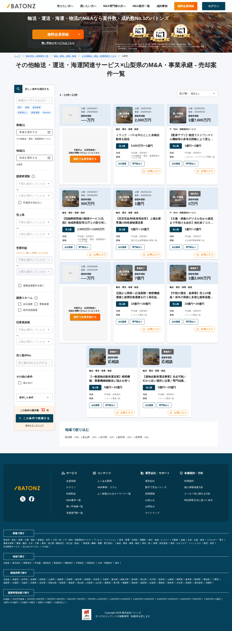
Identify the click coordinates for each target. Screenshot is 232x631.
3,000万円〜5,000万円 (167, 599)
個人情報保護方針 (193, 487)
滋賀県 (6, 583)
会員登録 (71, 481)
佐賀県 (152, 583)
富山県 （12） (90, 437)
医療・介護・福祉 (27, 540)
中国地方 (80, 563)
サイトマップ (152, 512)
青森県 (15, 579)
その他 (45, 547)
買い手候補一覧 (74, 506)
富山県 (143, 579)
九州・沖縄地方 (105, 563)
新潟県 (134, 579)
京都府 (15, 583)
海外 (117, 563)
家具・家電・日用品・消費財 (132, 540)
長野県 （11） (142, 437)
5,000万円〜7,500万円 (190, 599)
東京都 (114, 579)
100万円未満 (18, 599)
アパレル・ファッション (105, 540)
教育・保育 (209, 543)
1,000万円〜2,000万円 (120, 599)
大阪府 (24, 583)
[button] (34, 183)
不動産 (175, 540)
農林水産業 (8, 543)
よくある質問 (104, 481)
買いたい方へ (88, 6)
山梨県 (170, 579)
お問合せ (150, 506)
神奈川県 (124, 579)
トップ (17, 56)
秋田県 (42, 579)
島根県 (71, 583)
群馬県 (87, 579)
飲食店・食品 (9, 540)
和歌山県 (52, 583)
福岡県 (143, 583)
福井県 (161, 579)
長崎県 (161, 583)
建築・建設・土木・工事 (27, 543)
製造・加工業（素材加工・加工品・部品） (61, 543)
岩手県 (24, 579)
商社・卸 (146, 543)
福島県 (60, 579)
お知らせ (150, 500)
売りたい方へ (65, 6)
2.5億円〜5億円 (28, 602)
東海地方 (58, 563)
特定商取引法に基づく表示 (198, 500)
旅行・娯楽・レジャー (159, 540)
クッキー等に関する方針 (197, 493)
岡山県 (80, 583)
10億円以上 (59, 602)
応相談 (6, 599)
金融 (183, 540)
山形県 (51, 579)
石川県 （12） (107, 437)
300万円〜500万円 (56, 599)
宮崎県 (188, 583)
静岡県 (197, 579)
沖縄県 (209, 583)
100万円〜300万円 (35, 599)
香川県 (116, 583)
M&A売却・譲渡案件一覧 (37, 56)
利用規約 (189, 481)
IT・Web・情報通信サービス (78, 540)
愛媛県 (125, 583)
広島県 (89, 583)
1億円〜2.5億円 (10, 602)
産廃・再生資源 (160, 543)
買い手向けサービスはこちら (58, 43)
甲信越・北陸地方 (42, 563)
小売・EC (57, 540)
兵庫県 (33, 583)
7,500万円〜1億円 (212, 599)
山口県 (98, 583)
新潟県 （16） (73, 437)
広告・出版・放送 (196, 540)
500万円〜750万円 (76, 599)
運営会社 (150, 481)
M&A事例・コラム (107, 487)
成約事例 (162, 6)
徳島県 (107, 583)
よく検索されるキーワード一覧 (114, 493)
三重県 (215, 579)
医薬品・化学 (44, 540)
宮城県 (33, 579)
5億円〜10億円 (44, 602)
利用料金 (71, 493)
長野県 (179, 579)
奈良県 (42, 583)
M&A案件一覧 (141, 6)
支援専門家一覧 (74, 512)
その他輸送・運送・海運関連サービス (99, 56)
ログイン (71, 487)
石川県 (152, 579)
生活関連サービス (11, 547)
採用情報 (150, 493)
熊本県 (170, 583)
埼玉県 (96, 579)
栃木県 (78, 579)
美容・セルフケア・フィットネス (185, 543)
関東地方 (27, 563)
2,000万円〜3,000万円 (143, 599)
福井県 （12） (125, 437)
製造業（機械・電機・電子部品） (98, 543)
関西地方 (69, 563)
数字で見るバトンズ (156, 487)
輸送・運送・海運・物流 (65, 56)
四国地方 (91, 563)
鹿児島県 (198, 583)
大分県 (179, 583)
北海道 (6, 563)
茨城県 (69, 579)
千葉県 (105, 579)
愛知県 (206, 579)
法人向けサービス (31, 547)
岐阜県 (188, 579)
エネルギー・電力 (215, 540)
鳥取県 (62, 583)
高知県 (134, 583)
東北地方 (16, 563)
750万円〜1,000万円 (97, 599)
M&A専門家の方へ (114, 6)
